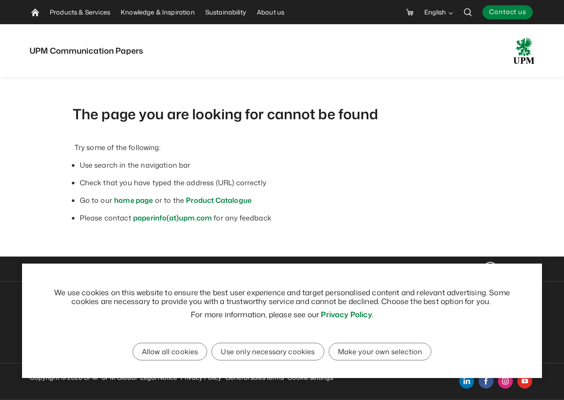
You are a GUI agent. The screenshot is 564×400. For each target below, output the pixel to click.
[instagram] (505, 381)
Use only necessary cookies (268, 351)
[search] (468, 12)
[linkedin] (466, 381)
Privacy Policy (346, 314)
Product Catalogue (219, 200)
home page (133, 200)
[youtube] (524, 381)
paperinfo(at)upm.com (172, 218)
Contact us (507, 11)
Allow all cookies (170, 351)
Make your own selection (380, 351)
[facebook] (486, 381)
